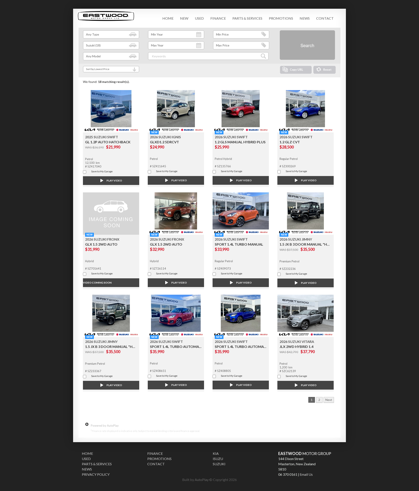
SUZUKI (219, 464)
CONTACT (325, 18)
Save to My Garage (102, 171)
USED (199, 18)
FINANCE (218, 18)
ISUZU (218, 459)
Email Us (306, 474)
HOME (167, 18)
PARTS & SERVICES (247, 18)
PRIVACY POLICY (96, 474)
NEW (184, 18)
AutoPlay (202, 479)
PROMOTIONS (281, 18)
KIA (216, 453)
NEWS (305, 18)
